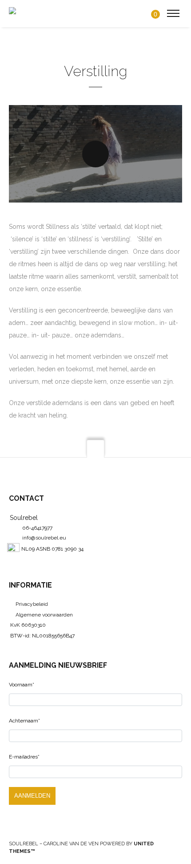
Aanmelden (32, 795)
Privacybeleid (32, 604)
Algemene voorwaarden (44, 615)
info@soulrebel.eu (44, 538)
